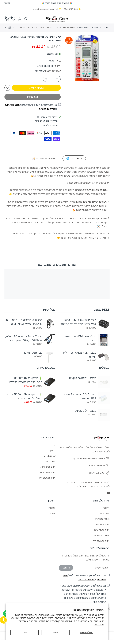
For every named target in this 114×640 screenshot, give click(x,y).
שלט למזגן (39, 71)
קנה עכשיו (32, 97)
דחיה (24, 632)
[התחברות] (19, 19)
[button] (7, 88)
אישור (55, 632)
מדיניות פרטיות (47, 109)
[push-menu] (107, 19)
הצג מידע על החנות (49, 125)
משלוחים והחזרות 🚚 (43, 158)
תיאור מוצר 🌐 (74, 158)
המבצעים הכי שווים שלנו (90, 27)
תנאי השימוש (12, 105)
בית (108, 27)
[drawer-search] (25, 19)
